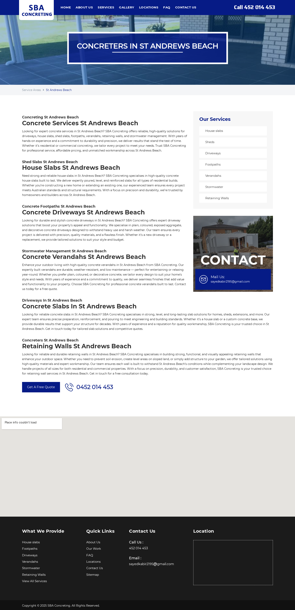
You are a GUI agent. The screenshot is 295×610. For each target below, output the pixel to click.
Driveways (213, 153)
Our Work (93, 548)
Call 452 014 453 (254, 7)
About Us (84, 7)
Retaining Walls (217, 198)
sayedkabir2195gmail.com (151, 564)
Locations (149, 7)
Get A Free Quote (41, 387)
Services (106, 7)
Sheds (209, 142)
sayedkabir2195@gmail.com (230, 281)
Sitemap (92, 575)
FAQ (166, 7)
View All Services (34, 581)
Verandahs (213, 176)
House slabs (214, 131)
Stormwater (214, 187)
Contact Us (185, 7)
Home (66, 7)
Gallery (126, 7)
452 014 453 (138, 548)
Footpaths (213, 164)
